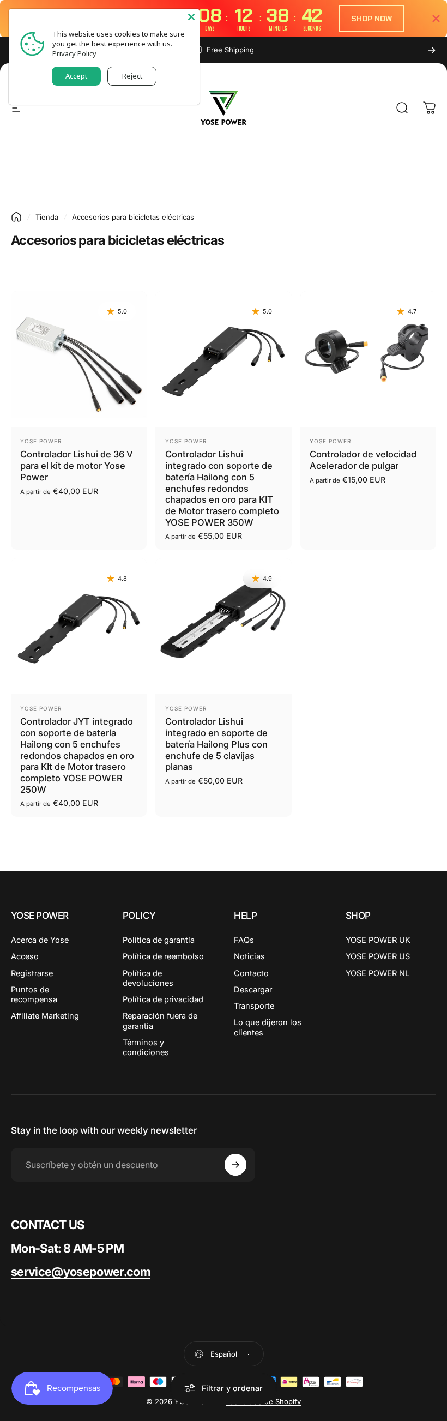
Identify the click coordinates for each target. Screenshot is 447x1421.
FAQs (244, 940)
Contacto (251, 973)
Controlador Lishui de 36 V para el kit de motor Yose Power (76, 465)
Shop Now (371, 18)
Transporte (254, 1006)
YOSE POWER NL (377, 973)
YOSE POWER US (378, 956)
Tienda (46, 217)
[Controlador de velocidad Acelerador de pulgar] (368, 359)
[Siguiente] (432, 50)
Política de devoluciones (148, 978)
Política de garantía (159, 940)
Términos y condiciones (146, 1047)
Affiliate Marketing (45, 1016)
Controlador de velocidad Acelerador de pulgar (363, 460)
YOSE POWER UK (378, 940)
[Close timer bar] (436, 18)
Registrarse (32, 973)
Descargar (253, 990)
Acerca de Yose (40, 940)
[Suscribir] (235, 1165)
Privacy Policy (74, 53)
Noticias (249, 956)
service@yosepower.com (80, 1272)
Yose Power (41, 441)
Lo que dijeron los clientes (267, 1027)
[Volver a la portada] (16, 217)
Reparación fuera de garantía (160, 1021)
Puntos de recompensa (34, 994)
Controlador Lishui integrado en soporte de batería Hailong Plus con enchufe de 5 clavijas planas (216, 744)
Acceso (25, 956)
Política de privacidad (163, 999)
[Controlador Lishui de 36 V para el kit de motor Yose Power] (79, 359)
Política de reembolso (163, 956)
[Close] (191, 16)
